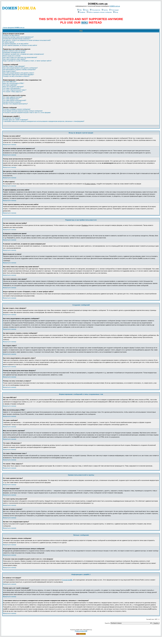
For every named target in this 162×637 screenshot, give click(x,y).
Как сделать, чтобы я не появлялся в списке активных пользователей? (27, 40)
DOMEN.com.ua (114, 6)
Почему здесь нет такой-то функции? (15, 120)
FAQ (80, 10)
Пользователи (96, 10)
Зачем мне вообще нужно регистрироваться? (18, 37)
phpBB (77, 629)
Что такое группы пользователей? (14, 100)
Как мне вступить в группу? (12, 102)
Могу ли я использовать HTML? (13, 83)
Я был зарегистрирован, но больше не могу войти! (20, 45)
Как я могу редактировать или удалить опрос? (18, 73)
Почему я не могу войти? (11, 35)
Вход (116, 12)
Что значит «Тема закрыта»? (13, 91)
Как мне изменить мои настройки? (14, 51)
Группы (105, 10)
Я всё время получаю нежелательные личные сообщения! (22, 111)
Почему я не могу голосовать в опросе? (16, 76)
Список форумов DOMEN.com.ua (13, 27)
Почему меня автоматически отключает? (17, 39)
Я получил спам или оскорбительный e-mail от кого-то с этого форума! (27, 112)
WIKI (84, 22)
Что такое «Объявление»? (12, 88)
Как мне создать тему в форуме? (14, 66)
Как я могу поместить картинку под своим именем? (20, 57)
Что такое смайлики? (10, 85)
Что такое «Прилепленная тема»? (14, 90)
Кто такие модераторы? (11, 99)
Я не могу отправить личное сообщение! (16, 109)
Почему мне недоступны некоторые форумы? (18, 74)
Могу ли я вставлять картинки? (13, 87)
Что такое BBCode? (9, 82)
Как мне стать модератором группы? (15, 104)
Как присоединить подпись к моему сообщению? (19, 69)
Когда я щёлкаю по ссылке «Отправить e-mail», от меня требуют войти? (27, 61)
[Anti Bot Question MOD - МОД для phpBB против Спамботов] (81, 634)
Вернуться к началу (9, 144)
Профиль (82, 12)
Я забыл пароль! (8, 42)
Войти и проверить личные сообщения (100, 12)
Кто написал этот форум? (11, 118)
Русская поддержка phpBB (81, 631)
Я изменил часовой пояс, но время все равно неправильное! (23, 54)
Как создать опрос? (9, 71)
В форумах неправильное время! (14, 52)
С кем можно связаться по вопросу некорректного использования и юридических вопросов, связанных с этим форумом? (43, 121)
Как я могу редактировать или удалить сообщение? (20, 68)
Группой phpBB (67, 580)
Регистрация (115, 10)
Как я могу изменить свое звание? (14, 59)
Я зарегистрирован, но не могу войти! (15, 44)
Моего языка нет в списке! (12, 56)
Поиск (86, 10)
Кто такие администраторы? (12, 97)
